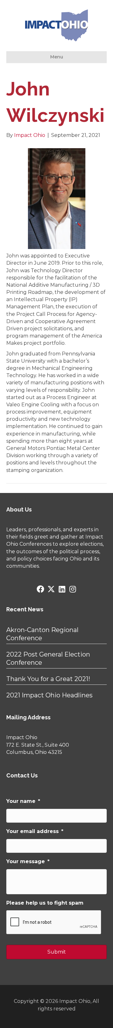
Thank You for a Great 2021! (48, 679)
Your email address (34, 831)
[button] (40, 589)
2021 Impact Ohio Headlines (49, 695)
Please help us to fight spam (44, 903)
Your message (28, 861)
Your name (23, 801)
